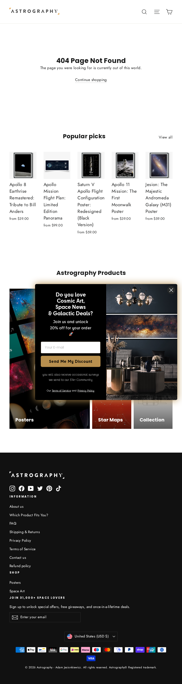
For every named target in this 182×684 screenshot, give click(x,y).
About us (16, 506)
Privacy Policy (20, 540)
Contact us (17, 557)
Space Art (17, 591)
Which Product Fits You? (28, 515)
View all (166, 137)
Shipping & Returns (24, 532)
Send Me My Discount (70, 361)
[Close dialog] (171, 290)
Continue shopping (91, 79)
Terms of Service (22, 549)
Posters (15, 582)
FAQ (12, 523)
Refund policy (20, 566)
